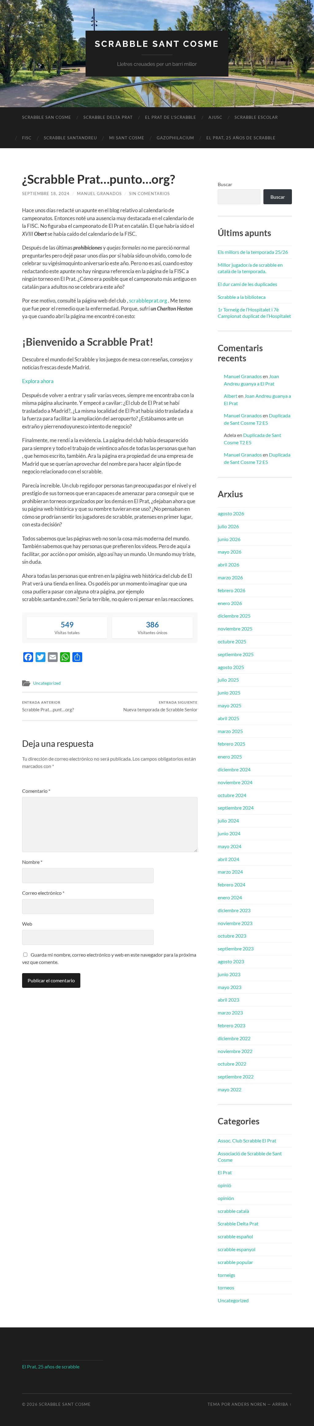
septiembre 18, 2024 (46, 193)
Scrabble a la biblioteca (242, 297)
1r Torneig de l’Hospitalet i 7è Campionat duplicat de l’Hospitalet (254, 313)
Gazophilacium (175, 137)
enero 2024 (230, 897)
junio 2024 (229, 833)
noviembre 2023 (235, 923)
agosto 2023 (231, 961)
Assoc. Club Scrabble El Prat (247, 1140)
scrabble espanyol (236, 1249)
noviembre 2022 (235, 1051)
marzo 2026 (230, 577)
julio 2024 (228, 820)
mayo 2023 (229, 987)
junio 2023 (229, 974)
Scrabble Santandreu (70, 137)
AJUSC (215, 117)
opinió (224, 1185)
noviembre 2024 (235, 782)
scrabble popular (235, 1262)
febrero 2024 (231, 884)
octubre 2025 (232, 641)
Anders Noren (249, 1404)
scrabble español (235, 1236)
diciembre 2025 (234, 616)
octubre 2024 (232, 795)
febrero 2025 (231, 744)
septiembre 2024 (236, 808)
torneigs (226, 1275)
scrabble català (233, 1211)
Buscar (225, 184)
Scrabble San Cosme (46, 117)
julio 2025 (228, 680)
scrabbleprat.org (148, 300)
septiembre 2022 (236, 1076)
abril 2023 (228, 1000)
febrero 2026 (231, 590)
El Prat (225, 1172)
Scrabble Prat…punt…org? (48, 706)
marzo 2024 (230, 872)
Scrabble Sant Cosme (157, 44)
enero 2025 (230, 756)
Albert (230, 396)
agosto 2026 (231, 513)
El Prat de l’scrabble (170, 117)
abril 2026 (228, 564)
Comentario (36, 791)
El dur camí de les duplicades (247, 284)
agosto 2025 (231, 667)
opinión (226, 1198)
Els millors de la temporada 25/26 (253, 252)
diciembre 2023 (234, 910)
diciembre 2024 (234, 769)
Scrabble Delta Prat (108, 117)
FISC (27, 137)
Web (27, 924)
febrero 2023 (231, 1025)
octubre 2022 (232, 1064)
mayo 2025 (229, 705)
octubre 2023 (232, 936)
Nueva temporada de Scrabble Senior (160, 706)
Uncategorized (47, 683)
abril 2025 (228, 718)
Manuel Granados (99, 193)
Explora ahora (38, 381)
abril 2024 (228, 859)
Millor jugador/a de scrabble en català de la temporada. (250, 268)
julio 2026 (228, 526)
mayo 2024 (229, 846)
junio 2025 (229, 692)
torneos (226, 1287)
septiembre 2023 (236, 948)
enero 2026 (230, 603)
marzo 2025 (230, 731)
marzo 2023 (230, 1012)
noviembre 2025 (235, 628)
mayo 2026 (229, 552)
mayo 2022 (229, 1089)
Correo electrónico (43, 893)
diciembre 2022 (234, 1038)
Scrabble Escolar (256, 117)
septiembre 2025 (236, 654)
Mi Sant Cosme (126, 137)
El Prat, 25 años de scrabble (241, 137)
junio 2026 (229, 539)
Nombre (32, 862)
